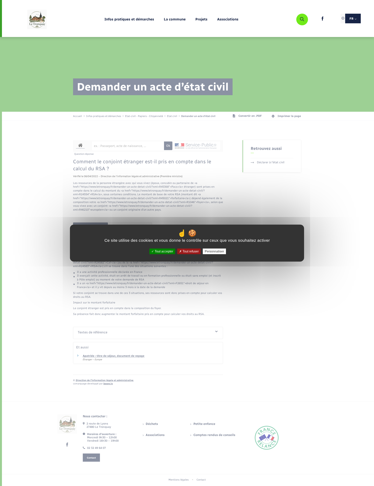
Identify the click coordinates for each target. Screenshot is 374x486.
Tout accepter (163, 251)
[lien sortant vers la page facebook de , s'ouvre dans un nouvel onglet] (322, 19)
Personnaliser (214, 251)
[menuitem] (129, 19)
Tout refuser (190, 251)
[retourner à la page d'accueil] (37, 19)
